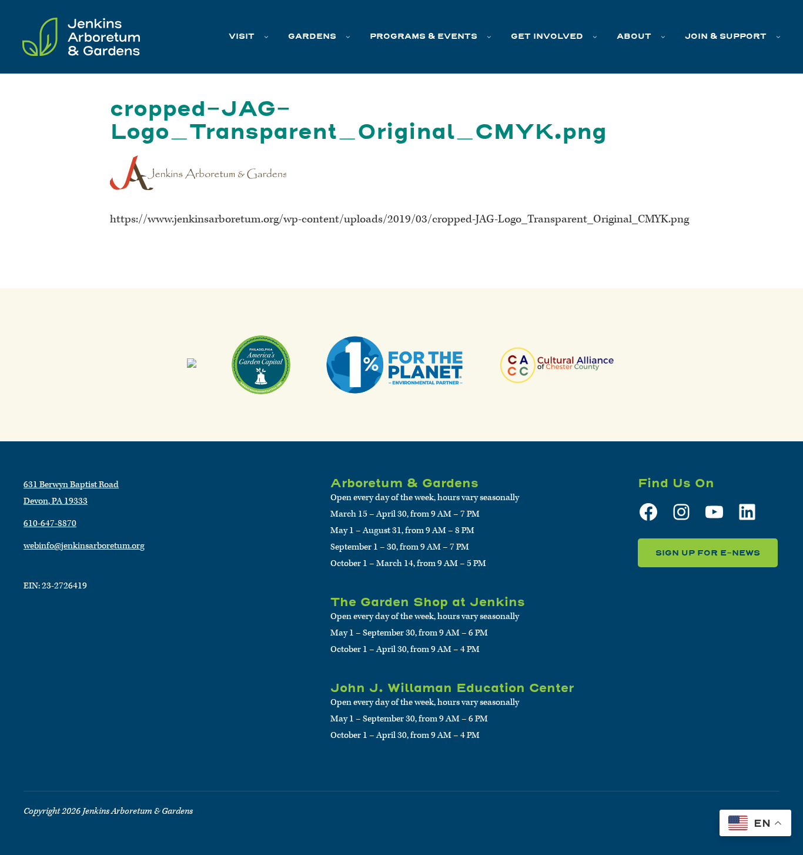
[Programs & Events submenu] (489, 36)
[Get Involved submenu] (595, 36)
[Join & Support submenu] (778, 36)
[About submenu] (663, 36)
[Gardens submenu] (348, 36)
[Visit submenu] (266, 36)
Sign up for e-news (707, 553)
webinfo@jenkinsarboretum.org (84, 545)
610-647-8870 (50, 523)
